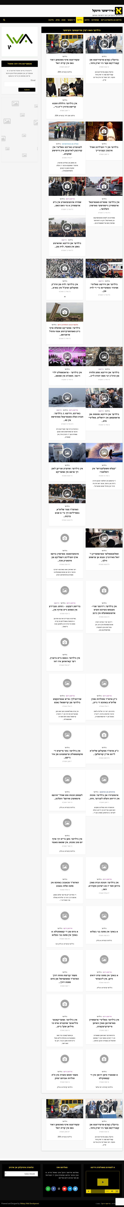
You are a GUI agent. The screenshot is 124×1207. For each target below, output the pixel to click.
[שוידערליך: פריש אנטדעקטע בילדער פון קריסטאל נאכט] (67, 683)
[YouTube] (64, 1188)
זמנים (63, 20)
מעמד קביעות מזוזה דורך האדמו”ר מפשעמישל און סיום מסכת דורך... (65, 979)
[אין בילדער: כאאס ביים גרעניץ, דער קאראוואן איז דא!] (64, 642)
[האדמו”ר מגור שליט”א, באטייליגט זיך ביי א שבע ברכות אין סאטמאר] (67, 493)
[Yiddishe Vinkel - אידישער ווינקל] (107, 11)
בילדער (79, 20)
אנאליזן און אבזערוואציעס (70, 144)
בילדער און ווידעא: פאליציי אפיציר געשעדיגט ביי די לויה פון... (104, 287)
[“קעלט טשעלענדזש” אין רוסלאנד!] (104, 452)
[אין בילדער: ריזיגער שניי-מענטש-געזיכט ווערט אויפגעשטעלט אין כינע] (104, 590)
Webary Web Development (29, 1203)
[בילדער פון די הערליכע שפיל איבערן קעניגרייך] (104, 131)
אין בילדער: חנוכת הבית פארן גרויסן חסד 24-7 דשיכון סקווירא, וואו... (104, 886)
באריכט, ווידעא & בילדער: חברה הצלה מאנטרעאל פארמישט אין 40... (67, 417)
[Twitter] (75, 1188)
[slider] (98, 1191)
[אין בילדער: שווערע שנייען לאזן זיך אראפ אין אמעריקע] (67, 452)
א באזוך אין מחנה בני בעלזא (104, 931)
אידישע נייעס (70, 199)
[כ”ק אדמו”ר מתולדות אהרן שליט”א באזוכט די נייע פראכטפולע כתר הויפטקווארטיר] (104, 683)
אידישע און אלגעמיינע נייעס (111, 20)
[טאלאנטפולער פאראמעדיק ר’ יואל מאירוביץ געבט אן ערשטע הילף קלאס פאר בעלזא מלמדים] (104, 538)
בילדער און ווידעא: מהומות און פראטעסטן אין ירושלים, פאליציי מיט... (104, 417)
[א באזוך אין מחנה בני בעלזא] (104, 915)
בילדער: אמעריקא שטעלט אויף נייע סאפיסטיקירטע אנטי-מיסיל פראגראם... (64, 331)
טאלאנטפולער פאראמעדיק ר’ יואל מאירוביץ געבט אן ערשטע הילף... (104, 557)
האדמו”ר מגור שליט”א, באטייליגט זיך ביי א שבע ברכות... (67, 513)
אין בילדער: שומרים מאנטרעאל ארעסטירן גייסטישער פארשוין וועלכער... (104, 205)
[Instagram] (59, 1188)
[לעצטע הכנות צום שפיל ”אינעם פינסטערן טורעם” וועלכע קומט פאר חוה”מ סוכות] (67, 779)
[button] (112, 1191)
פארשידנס (95, 20)
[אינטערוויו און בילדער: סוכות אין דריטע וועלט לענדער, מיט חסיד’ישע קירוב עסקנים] (104, 779)
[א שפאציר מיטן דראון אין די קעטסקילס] (104, 1059)
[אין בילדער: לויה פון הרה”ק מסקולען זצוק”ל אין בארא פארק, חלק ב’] (64, 268)
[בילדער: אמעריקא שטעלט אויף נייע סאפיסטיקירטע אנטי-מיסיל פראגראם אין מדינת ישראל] (64, 312)
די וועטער (71, 20)
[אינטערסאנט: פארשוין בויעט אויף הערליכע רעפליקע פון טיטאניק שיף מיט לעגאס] (64, 538)
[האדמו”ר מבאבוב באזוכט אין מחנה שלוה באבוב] (64, 866)
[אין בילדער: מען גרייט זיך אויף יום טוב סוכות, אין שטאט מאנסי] (67, 823)
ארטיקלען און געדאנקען (107, 792)
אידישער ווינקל (105, 1203)
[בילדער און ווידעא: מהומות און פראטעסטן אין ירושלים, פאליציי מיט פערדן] (104, 398)
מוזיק (57, 20)
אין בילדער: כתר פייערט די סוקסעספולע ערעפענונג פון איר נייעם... (67, 754)
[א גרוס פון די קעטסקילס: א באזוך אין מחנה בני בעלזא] (64, 915)
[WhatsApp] (48, 1188)
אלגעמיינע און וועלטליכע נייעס (68, 325)
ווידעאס (64, 240)
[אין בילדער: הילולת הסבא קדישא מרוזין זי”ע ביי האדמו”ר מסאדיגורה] (64, 87)
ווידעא (87, 20)
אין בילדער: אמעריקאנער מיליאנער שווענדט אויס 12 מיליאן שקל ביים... (65, 1023)
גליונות (51, 20)
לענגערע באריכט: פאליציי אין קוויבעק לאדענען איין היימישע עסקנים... (67, 150)
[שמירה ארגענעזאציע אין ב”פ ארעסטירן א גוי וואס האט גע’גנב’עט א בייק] (67, 186)
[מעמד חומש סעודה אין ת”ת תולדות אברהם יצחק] (64, 1059)
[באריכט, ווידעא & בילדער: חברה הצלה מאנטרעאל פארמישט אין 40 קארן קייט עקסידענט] (67, 397)
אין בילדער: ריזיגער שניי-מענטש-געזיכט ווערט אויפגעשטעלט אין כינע (104, 609)
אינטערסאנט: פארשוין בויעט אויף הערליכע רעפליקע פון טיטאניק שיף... (65, 557)
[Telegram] (69, 1188)
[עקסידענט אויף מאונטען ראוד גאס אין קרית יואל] (64, 43)
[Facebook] (53, 1188)
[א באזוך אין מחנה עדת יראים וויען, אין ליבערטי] (104, 959)
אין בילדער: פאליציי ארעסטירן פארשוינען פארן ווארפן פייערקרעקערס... (104, 1023)
